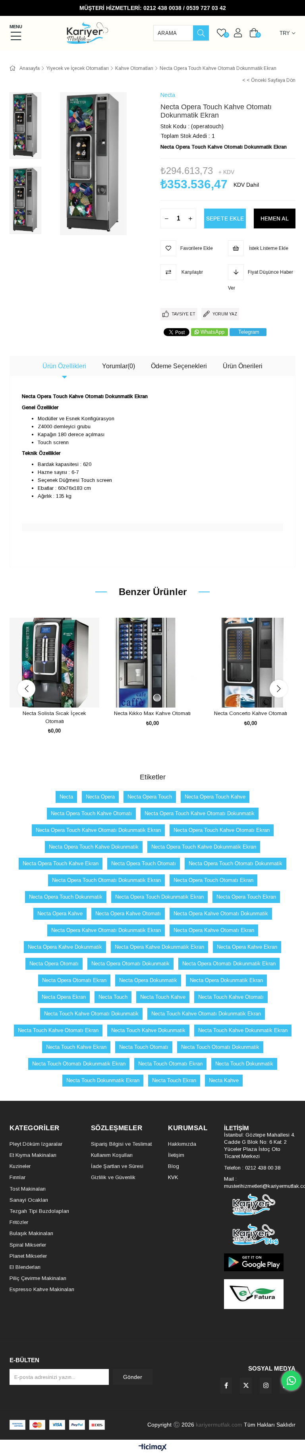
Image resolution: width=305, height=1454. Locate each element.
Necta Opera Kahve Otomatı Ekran (214, 930)
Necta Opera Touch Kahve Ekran (60, 863)
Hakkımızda (182, 1144)
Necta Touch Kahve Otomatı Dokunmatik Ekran (206, 1014)
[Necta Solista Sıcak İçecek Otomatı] (55, 663)
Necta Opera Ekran (64, 997)
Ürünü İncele (63, 693)
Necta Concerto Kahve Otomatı (250, 713)
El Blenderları (25, 1267)
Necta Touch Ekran (174, 1080)
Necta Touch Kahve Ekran (76, 1047)
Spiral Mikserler (28, 1245)
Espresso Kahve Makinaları (42, 1289)
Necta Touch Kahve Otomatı (231, 997)
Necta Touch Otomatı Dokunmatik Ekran (78, 1064)
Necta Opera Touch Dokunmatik (65, 897)
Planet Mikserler (28, 1256)
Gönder (132, 1377)
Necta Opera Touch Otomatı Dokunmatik (235, 863)
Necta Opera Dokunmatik (148, 980)
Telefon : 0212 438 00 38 (252, 1168)
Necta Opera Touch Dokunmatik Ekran (159, 897)
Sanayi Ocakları (29, 1200)
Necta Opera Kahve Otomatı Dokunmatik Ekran (106, 930)
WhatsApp (212, 332)
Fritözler (19, 1222)
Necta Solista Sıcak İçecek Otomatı (54, 717)
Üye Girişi (238, 33)
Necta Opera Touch (149, 797)
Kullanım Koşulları (112, 1155)
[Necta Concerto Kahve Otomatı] (250, 663)
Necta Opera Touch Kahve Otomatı (91, 813)
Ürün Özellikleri (64, 366)
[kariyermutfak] (259, 1205)
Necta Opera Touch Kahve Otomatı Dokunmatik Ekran (98, 830)
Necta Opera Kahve (60, 913)
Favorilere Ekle (45, 693)
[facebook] (226, 1386)
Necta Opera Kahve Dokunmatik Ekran (159, 947)
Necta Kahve (224, 1080)
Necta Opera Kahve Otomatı (128, 913)
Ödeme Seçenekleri (179, 366)
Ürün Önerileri (243, 366)
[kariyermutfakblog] (259, 1234)
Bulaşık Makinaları (31, 1233)
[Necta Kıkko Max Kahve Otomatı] (153, 663)
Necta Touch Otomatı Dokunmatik (220, 1047)
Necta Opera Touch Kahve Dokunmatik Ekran (203, 847)
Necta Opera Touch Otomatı (143, 863)
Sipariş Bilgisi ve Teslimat (121, 1144)
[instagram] (266, 1386)
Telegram (248, 332)
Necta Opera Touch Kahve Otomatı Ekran (222, 830)
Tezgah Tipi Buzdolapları (39, 1211)
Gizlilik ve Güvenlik (113, 1177)
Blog (173, 1166)
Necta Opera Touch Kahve (215, 797)
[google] (259, 1262)
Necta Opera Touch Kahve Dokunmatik (94, 847)
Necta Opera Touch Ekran (246, 897)
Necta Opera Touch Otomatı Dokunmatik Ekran (106, 880)
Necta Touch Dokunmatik (244, 1064)
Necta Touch (112, 997)
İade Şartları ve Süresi (117, 1166)
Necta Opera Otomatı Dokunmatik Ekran (229, 964)
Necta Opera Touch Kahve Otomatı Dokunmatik (200, 813)
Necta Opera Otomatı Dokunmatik (130, 964)
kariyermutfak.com (219, 1424)
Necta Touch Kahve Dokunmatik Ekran (243, 1030)
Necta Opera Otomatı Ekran (74, 980)
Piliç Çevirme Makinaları (38, 1278)
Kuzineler (20, 1166)
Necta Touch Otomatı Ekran (170, 1064)
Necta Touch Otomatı (143, 1047)
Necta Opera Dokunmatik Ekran (226, 980)
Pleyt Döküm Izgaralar (36, 1144)
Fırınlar (17, 1177)
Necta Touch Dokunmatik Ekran (102, 1080)
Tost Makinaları (28, 1189)
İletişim (176, 1155)
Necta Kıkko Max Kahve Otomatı (152, 713)
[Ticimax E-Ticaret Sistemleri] (153, 1448)
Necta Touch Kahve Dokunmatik (148, 1030)
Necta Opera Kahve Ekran (247, 947)
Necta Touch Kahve (162, 997)
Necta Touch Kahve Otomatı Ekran (58, 1030)
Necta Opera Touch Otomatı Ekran (213, 880)
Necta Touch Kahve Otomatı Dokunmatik (91, 1014)
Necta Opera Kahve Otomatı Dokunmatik (221, 913)
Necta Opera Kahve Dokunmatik (65, 947)
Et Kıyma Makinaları (33, 1155)
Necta (66, 797)
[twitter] (246, 1386)
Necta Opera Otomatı (54, 964)
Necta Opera (100, 797)
